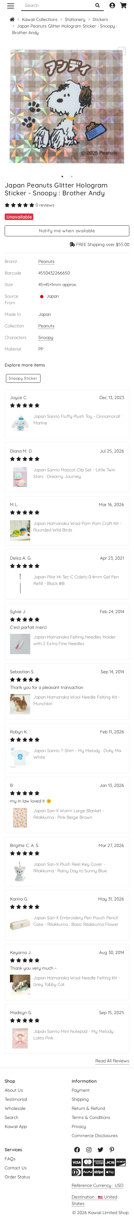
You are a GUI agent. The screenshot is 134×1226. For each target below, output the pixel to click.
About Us (14, 1090)
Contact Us (16, 1168)
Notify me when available (67, 230)
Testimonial (16, 1099)
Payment (81, 1090)
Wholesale (15, 1108)
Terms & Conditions (91, 1117)
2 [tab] (72, 176)
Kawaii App (16, 1126)
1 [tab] (62, 176)
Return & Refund (88, 1108)
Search (11, 1117)
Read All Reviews (112, 1061)
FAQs (10, 1159)
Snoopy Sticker (23, 378)
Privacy (79, 1126)
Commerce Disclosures (95, 1135)
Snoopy (45, 337)
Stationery (75, 19)
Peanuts (46, 261)
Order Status (17, 1177)
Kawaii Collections (40, 19)
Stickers (100, 19)
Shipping (80, 1099)
